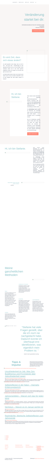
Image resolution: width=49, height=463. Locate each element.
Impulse (27, 2)
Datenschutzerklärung (29, 446)
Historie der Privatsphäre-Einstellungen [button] (39, 448)
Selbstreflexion (20, 378)
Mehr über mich (33, 133)
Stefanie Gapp (8, 378)
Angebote (15, 2)
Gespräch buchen (38, 30)
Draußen (13, 389)
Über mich (21, 2)
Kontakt (32, 2)
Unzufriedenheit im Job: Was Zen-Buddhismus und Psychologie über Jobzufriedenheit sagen (20, 373)
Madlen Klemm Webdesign (39, 458)
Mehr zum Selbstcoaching (17, 259)
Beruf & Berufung (15, 378)
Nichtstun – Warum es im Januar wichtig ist (24, 407)
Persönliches (17, 389)
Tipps (24, 378)
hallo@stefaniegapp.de (19, 446)
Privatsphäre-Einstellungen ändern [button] (40, 446)
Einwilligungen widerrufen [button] (39, 450)
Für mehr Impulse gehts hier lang (24, 425)
